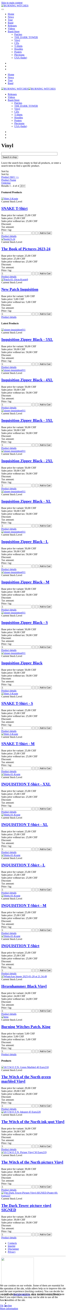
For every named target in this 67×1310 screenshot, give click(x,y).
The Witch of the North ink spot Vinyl (32, 1122)
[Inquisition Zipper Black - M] (13, 572)
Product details (8, 236)
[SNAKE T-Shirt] (9, 198)
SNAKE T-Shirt (14, 208)
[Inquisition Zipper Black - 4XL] (13, 370)
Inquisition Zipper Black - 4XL (27, 380)
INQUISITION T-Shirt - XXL (26, 784)
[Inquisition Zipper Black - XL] (13, 491)
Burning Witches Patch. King (25, 1027)
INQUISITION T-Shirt (20, 946)
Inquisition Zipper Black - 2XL (27, 461)
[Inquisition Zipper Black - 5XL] (13, 329)
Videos (11, 28)
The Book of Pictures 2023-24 (25, 249)
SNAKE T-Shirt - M (18, 744)
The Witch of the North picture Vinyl (32, 1162)
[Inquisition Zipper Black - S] (13, 612)
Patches (18, 34)
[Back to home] (14, 5)
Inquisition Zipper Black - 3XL (27, 420)
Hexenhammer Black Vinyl (24, 986)
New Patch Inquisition (19, 289)
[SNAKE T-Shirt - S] (9, 693)
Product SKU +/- (10, 177)
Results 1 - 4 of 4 (10, 185)
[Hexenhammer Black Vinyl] (24, 976)
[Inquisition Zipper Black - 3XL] (13, 410)
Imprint (11, 1246)
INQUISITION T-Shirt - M (23, 905)
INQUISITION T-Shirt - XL (24, 824)
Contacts (12, 1243)
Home (11, 14)
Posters (18, 51)
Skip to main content (11, 2)
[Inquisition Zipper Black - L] (13, 531)
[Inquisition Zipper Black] (13, 653)
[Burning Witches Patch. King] (4, 1017)
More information (9, 1308)
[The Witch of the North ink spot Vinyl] (21, 1111)
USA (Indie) (20, 57)
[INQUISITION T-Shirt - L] (10, 855)
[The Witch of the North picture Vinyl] (24, 1152)
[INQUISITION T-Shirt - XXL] (10, 774)
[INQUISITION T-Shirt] (10, 936)
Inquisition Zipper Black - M (25, 582)
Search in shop (10, 157)
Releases (12, 25)
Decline (8, 1305)
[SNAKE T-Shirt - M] (9, 734)
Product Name (8, 180)
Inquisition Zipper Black (21, 663)
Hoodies (18, 49)
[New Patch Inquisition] (14, 279)
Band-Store (14, 31)
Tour (10, 19)
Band (10, 22)
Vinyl (17, 40)
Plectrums (19, 54)
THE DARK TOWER (26, 37)
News (11, 17)
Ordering (6, 183)
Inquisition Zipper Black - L (24, 541)
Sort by (10, 177)
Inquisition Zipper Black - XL (26, 501)
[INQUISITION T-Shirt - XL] (10, 814)
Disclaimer (13, 1249)
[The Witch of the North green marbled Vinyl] (25, 1067)
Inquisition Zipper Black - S (24, 622)
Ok (1, 1305)
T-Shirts (18, 46)
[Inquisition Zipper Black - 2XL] (13, 451)
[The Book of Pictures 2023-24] (8, 239)
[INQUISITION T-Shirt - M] (10, 895)
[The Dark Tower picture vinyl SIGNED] (33, 1195)
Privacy (12, 1251)
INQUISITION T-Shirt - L (23, 865)
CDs (16, 43)
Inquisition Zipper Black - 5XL (27, 339)
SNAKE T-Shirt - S (17, 703)
